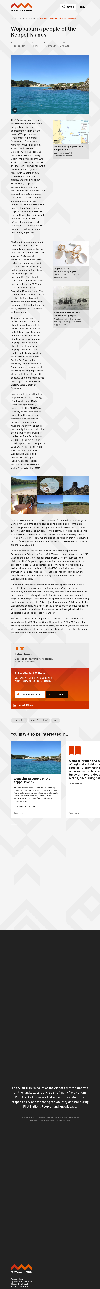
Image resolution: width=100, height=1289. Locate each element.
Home (13, 18)
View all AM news (26, 705)
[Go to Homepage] (50, 1268)
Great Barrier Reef (39, 720)
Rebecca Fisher (19, 45)
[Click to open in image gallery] (24, 485)
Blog (22, 18)
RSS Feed (59, 694)
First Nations (19, 720)
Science (32, 18)
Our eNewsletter (32, 694)
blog (56, 720)
